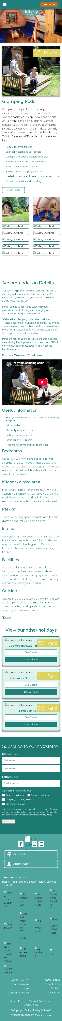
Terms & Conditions (39, 1001)
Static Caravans (20, 984)
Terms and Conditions (28, 355)
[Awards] (8, 899)
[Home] (31, 13)
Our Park (55, 988)
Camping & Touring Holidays (19, 799)
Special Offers (52, 984)
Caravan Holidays (14, 795)
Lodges (25, 988)
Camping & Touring (19, 992)
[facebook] (21, 844)
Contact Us (54, 992)
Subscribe (8, 821)
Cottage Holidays (39, 795)
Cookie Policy (31, 1004)
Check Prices (13, 190)
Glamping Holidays (15, 804)
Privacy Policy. (46, 815)
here (46, 445)
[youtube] (41, 844)
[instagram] (34, 844)
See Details (31, 652)
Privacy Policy (17, 1001)
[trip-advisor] (27, 839)
